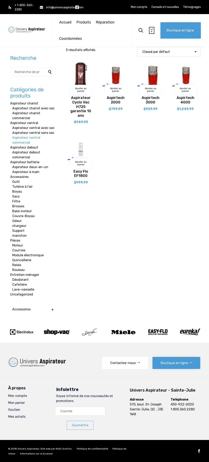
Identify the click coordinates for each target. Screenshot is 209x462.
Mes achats (17, 417)
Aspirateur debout (24, 147)
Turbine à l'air (22, 187)
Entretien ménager (24, 275)
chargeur (19, 226)
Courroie (18, 250)
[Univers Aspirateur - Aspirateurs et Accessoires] (26, 25)
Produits (83, 22)
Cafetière (19, 285)
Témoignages (192, 7)
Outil (16, 182)
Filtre (16, 201)
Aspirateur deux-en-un (30, 167)
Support (18, 231)
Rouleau (18, 270)
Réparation (105, 22)
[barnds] (104, 335)
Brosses (18, 206)
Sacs (16, 196)
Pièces (15, 240)
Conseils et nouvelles (165, 7)
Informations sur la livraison (36, 453)
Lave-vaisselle (23, 289)
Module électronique (28, 255)
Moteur (17, 245)
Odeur (17, 221)
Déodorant (20, 280)
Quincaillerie (21, 260)
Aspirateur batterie (24, 162)
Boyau (17, 191)
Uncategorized (21, 294)
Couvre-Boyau (23, 216)
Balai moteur (22, 211)
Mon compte (139, 7)
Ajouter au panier (81, 89)
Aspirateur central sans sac (33, 133)
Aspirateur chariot (24, 103)
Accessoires (19, 177)
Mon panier (16, 403)
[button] (180, 30)
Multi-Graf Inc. (64, 448)
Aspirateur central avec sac (33, 128)
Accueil (65, 22)
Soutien (14, 410)
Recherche (50, 72)
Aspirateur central (24, 123)
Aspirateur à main (25, 172)
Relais (16, 265)
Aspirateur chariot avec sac (33, 108)
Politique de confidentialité (92, 448)
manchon (19, 236)
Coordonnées (70, 38)
